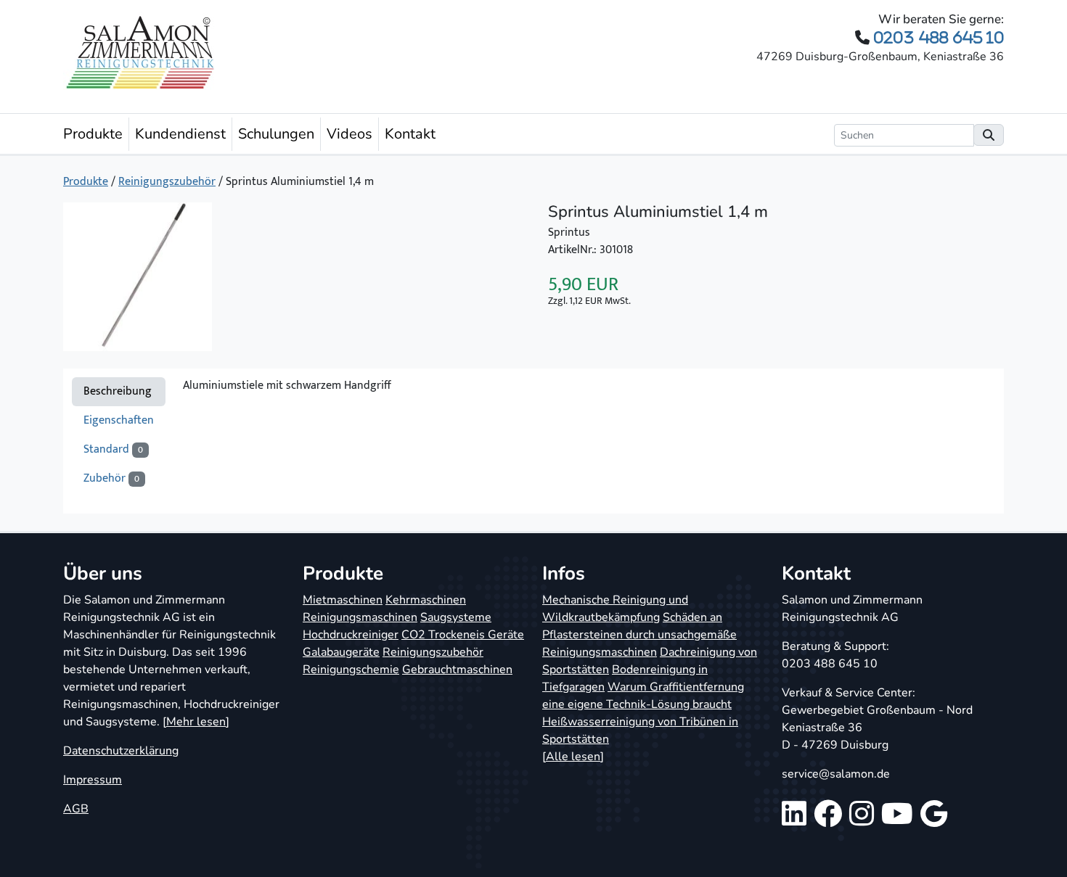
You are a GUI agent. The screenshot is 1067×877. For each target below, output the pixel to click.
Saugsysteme (455, 617)
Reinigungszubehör (167, 182)
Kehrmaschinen (425, 600)
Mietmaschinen (343, 600)
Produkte (93, 134)
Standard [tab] (113, 449)
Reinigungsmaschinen (360, 617)
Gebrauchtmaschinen (457, 670)
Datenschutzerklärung (121, 751)
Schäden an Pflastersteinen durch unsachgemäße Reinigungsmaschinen (639, 634)
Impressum (92, 780)
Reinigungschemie (351, 670)
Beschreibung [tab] (117, 391)
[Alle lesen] (573, 757)
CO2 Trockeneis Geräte (462, 635)
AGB (76, 809)
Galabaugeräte (341, 652)
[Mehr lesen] (196, 722)
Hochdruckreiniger (350, 635)
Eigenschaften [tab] (118, 420)
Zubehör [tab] (111, 478)
